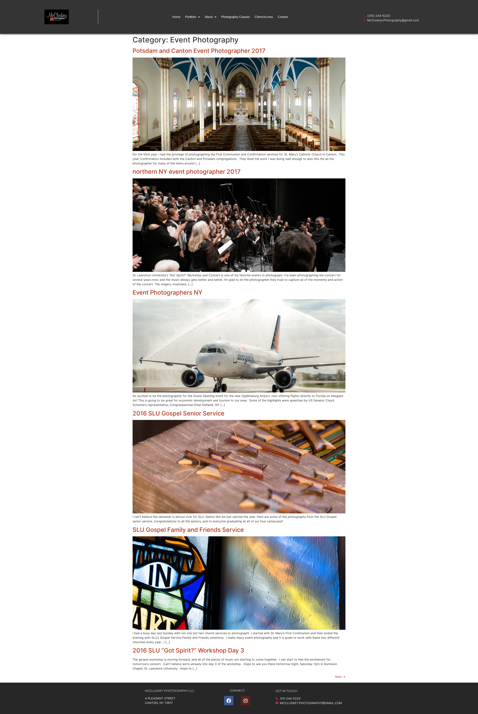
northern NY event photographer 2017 (187, 171)
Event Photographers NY (167, 292)
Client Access (264, 16)
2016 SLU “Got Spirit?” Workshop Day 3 (188, 650)
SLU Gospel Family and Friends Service (188, 529)
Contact (283, 16)
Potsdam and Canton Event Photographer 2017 (199, 50)
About (209, 16)
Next (340, 677)
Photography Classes (235, 16)
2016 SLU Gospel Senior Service (178, 413)
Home (176, 16)
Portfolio (190, 16)
